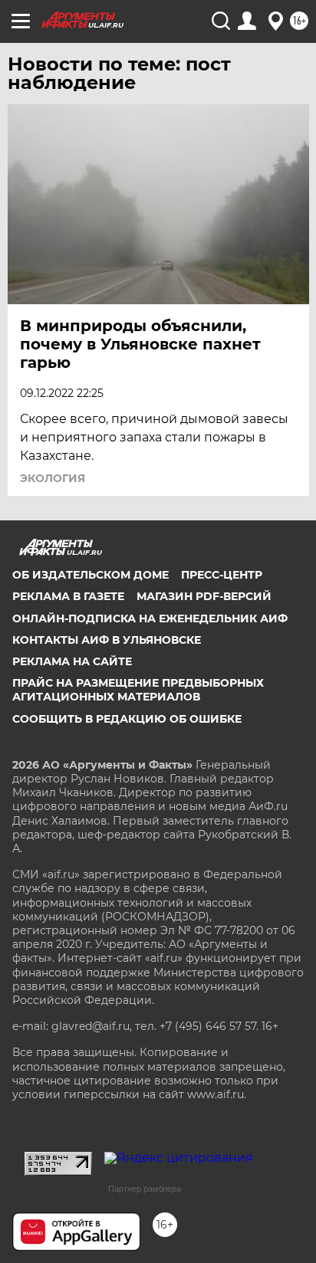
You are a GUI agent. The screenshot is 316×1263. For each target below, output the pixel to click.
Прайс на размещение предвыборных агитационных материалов (138, 690)
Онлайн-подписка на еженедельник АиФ (150, 618)
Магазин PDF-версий (204, 596)
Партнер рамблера (144, 1188)
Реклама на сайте (72, 661)
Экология (52, 478)
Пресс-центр (221, 575)
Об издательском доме (90, 575)
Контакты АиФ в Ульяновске (106, 640)
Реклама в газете (68, 596)
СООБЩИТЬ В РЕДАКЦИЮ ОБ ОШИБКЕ (127, 719)
